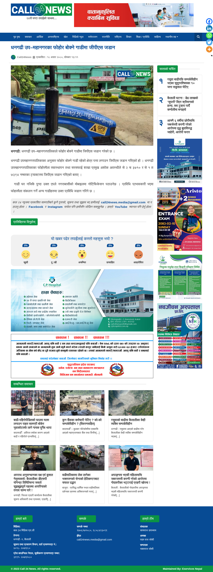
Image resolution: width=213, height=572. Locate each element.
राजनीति (106, 36)
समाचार (28, 36)
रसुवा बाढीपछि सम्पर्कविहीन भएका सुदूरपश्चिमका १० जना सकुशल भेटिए (182, 83)
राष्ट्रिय (117, 36)
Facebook (36, 206)
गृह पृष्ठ (16, 36)
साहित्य (157, 36)
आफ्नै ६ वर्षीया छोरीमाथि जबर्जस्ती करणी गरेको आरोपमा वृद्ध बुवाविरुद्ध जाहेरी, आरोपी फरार (181, 126)
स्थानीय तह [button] (170, 36)
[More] (209, 49)
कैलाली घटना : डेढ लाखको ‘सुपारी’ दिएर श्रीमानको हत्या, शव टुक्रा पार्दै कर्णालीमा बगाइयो (182, 103)
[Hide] (211, 55)
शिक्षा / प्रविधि (142, 36)
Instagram (55, 206)
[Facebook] (209, 21)
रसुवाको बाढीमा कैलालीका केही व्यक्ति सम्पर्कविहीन (128, 421)
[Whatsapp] (209, 35)
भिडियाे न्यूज (77, 36)
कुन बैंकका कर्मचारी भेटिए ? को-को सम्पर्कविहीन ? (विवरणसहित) (82, 421)
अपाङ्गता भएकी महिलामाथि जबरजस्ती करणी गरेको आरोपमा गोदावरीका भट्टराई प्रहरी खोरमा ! (130, 478)
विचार (128, 36)
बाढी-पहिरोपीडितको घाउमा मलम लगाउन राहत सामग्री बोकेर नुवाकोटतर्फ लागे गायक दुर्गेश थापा (32, 423)
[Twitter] (209, 42)
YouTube (121, 206)
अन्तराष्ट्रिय (53, 36)
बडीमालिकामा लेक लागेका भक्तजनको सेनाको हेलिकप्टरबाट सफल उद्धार (80, 478)
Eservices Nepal (192, 568)
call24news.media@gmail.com (123, 202)
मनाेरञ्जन (92, 36)
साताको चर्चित (167, 69)
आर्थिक (40, 36)
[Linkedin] (209, 28)
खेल (66, 36)
